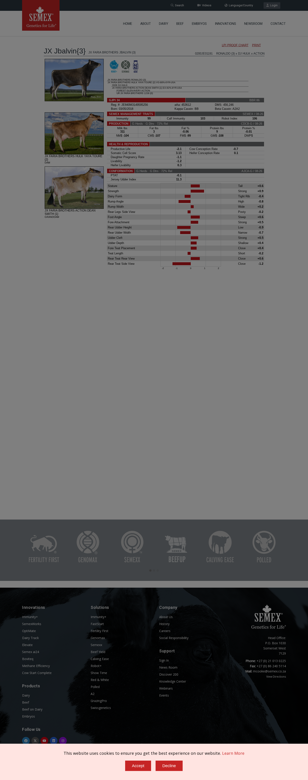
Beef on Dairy (32, 709)
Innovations (225, 24)
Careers (164, 631)
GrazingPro (99, 701)
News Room (168, 667)
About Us (166, 617)
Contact (278, 24)
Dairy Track (30, 638)
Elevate (27, 645)
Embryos (199, 24)
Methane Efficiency (36, 666)
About (145, 24)
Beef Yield (98, 652)
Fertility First (99, 631)
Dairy (163, 24)
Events (164, 695)
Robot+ (96, 666)
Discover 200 (168, 674)
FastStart (97, 624)
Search (179, 5)
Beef (180, 24)
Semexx (96, 645)
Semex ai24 (30, 652)
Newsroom (253, 24)
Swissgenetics (101, 708)
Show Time (99, 673)
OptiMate (29, 631)
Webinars (166, 688)
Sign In (164, 660)
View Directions (276, 677)
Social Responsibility (173, 638)
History (164, 624)
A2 (92, 694)
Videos (206, 5)
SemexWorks (31, 624)
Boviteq (27, 659)
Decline (169, 766)
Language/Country (240, 5)
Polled (95, 687)
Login (273, 5)
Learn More (233, 753)
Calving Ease (100, 659)
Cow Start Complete (37, 673)
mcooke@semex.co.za (269, 671)
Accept (138, 766)
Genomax (98, 638)
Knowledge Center (172, 681)
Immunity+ (30, 617)
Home (127, 24)
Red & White (100, 680)
